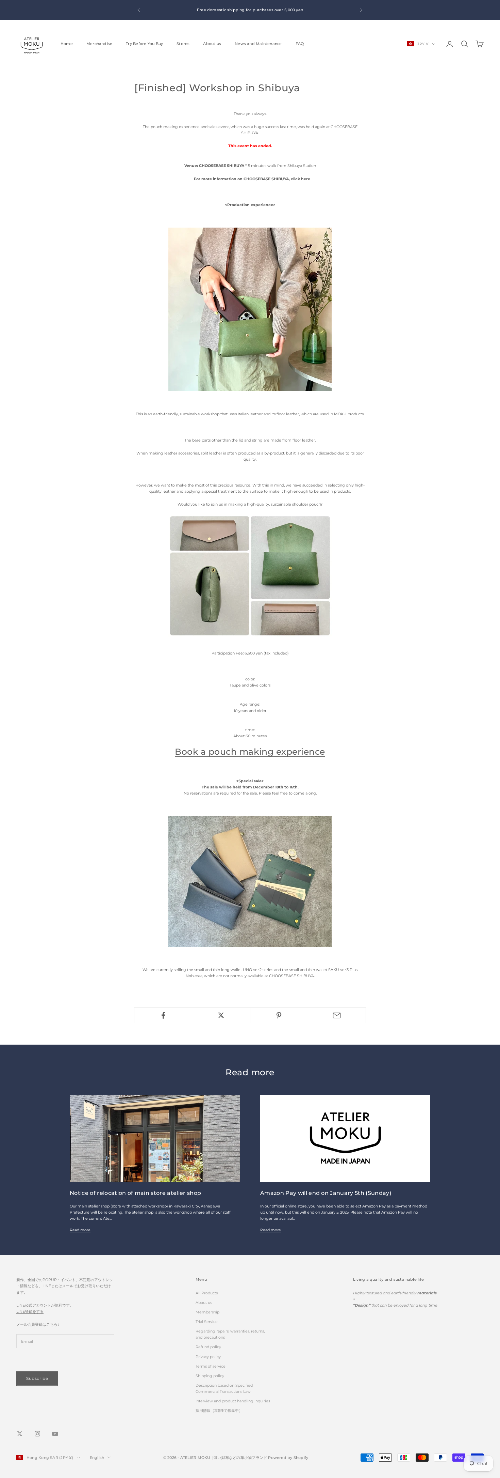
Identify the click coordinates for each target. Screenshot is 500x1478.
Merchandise (99, 44)
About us (212, 44)
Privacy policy (208, 1356)
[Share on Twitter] (221, 1015)
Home (67, 44)
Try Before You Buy (144, 44)
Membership (207, 1312)
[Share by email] (337, 1015)
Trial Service (207, 1321)
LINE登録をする (30, 1311)
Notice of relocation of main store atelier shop (135, 1192)
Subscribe (37, 1378)
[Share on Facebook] (163, 1015)
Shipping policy (210, 1375)
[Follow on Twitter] (19, 1433)
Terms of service (211, 1366)
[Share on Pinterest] (279, 1015)
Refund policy (208, 1346)
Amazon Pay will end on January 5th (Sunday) (325, 1192)
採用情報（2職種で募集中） (219, 1410)
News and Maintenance (258, 44)
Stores (183, 44)
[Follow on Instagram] (37, 1433)
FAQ (300, 44)
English (97, 1457)
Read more (80, 1230)
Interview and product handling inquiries (233, 1401)
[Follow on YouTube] (55, 1433)
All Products (207, 1293)
